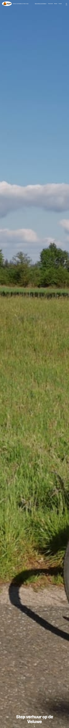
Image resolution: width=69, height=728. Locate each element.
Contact (60, 3)
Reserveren (50, 3)
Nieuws (55, 3)
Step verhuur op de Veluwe (40, 3)
